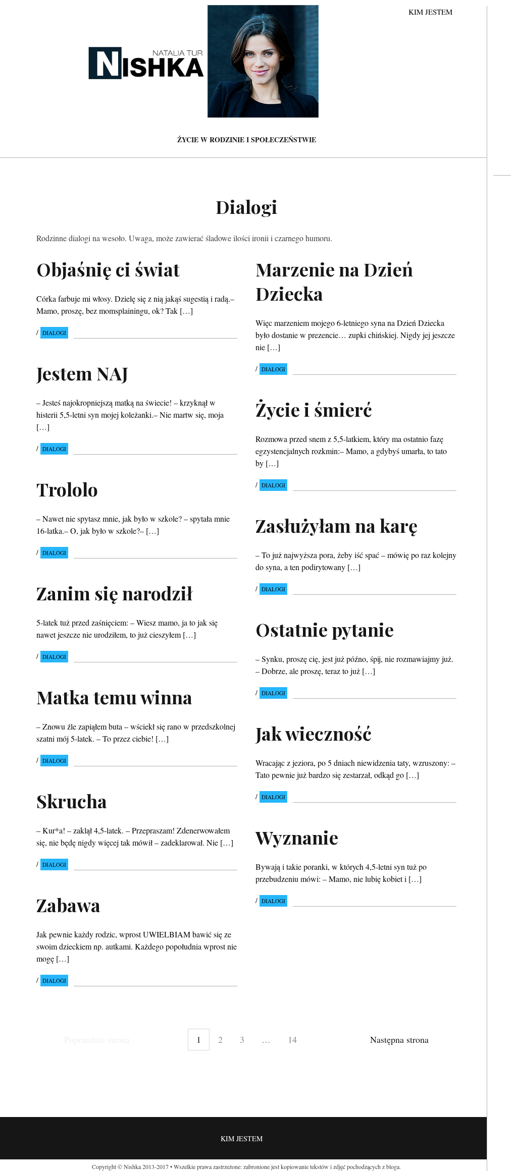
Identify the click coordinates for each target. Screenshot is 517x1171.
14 (292, 1039)
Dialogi (54, 333)
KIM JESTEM (430, 12)
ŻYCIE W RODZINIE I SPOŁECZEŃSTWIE (246, 139)
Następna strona (399, 1039)
